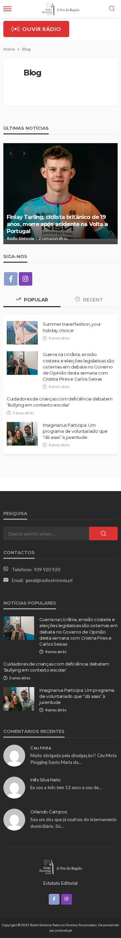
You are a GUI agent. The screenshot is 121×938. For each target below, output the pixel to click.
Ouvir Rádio (41, 29)
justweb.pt (63, 930)
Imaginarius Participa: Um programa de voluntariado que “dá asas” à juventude (75, 431)
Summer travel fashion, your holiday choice (72, 327)
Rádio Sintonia (20, 238)
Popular (35, 300)
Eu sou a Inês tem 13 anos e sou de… (66, 787)
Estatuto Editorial (60, 883)
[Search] (112, 9)
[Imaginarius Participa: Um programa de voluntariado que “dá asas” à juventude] (22, 434)
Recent (92, 300)
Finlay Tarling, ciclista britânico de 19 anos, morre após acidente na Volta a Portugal (57, 224)
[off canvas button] (7, 9)
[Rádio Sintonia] (60, 866)
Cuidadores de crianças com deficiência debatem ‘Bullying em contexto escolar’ (60, 402)
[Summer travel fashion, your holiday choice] (22, 333)
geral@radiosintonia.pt (49, 580)
